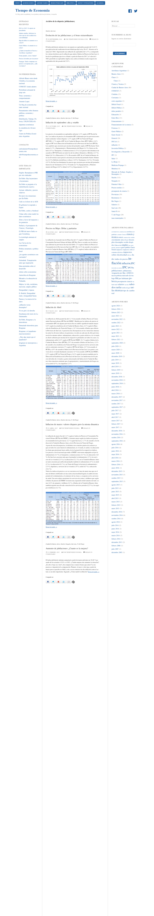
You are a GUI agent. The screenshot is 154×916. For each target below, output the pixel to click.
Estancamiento (116, 121)
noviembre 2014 (117, 515)
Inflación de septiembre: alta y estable (62, 122)
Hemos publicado (57, 3)
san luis (127, 284)
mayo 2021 (115, 336)
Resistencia (115, 198)
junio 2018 (115, 387)
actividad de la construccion (119, 232)
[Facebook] (130, 11)
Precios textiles (117, 187)
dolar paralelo (116, 111)
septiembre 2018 (117, 383)
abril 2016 (115, 458)
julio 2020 (115, 346)
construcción (126, 237)
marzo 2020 (116, 349)
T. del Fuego (75, 118)
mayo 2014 (115, 532)
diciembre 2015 (117, 471)
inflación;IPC (128, 263)
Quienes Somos (28, 3)
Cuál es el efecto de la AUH (28, 201)
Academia (100, 3)
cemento (119, 234)
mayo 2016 (115, 454)
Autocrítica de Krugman (27, 275)
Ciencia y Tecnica (118, 84)
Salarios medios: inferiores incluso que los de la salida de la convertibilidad (27, 35)
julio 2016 (115, 447)
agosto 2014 (116, 522)
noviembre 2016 (117, 434)
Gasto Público (116, 131)
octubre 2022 (116, 322)
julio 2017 (115, 410)
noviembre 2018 (117, 380)
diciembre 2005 (117, 552)
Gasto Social (116, 135)
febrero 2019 (116, 370)
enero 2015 (115, 508)
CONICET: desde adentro (27, 86)
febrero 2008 (116, 545)
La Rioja (114, 162)
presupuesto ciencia (124, 281)
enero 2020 (115, 353)
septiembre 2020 (117, 343)
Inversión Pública (117, 148)
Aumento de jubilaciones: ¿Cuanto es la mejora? (67, 548)
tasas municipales (117, 218)
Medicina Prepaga (118, 165)
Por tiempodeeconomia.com (76, 39)
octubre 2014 (116, 518)
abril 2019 (115, 366)
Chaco (114, 77)
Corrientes (115, 97)
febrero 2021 (116, 339)
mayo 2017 (115, 414)
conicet (120, 237)
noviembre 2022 (117, 319)
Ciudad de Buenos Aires (53, 118)
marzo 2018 (116, 393)
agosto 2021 (116, 333)
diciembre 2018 (117, 376)
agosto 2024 (116, 305)
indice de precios (121, 259)
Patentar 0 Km (116, 184)
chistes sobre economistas (27, 272)
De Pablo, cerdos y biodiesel (28, 211)
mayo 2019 (115, 363)
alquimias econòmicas (26, 124)
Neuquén (68, 544)
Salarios (114, 204)
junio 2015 (115, 491)
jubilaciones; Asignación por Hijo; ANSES (122, 271)
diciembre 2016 (117, 431)
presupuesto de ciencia (119, 191)
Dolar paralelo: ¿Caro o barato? (28, 56)
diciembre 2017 (117, 397)
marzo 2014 (116, 535)
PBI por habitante (122, 278)
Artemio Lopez (24, 101)
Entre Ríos (115, 118)
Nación (48, 31)
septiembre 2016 (117, 441)
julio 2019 (115, 360)
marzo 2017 (116, 420)
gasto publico (125, 247)
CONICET (115, 91)
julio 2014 (115, 525)
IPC (113, 155)
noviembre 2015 (117, 474)
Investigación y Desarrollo (120, 151)
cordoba (132, 237)
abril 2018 (115, 390)
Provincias (115, 194)
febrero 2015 (116, 505)
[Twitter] (136, 11)
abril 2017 (115, 417)
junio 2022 (115, 326)
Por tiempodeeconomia (72, 126)
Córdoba (114, 94)
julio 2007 (115, 549)
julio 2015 (115, 488)
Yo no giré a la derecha (27, 310)
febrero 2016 (116, 464)
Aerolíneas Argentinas (119, 70)
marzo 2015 (116, 501)
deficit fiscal (124, 240)
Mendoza (115, 168)
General (114, 138)
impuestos (119, 250)
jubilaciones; (117, 270)
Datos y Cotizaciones (85, 3)
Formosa (114, 128)
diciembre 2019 (117, 356)
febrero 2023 (116, 312)
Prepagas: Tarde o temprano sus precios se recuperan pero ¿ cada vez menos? (28, 63)
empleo (125, 244)
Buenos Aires (116, 74)
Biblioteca (71, 3)
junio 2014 (115, 529)
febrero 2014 (116, 539)
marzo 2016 (116, 461)
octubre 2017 (116, 403)
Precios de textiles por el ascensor (28, 58)
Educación (115, 114)
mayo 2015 (115, 495)
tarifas (119, 287)
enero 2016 (115, 468)
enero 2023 (115, 316)
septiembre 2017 (117, 407)
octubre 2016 (116, 437)
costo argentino (117, 101)
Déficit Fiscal (116, 104)
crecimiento (116, 239)
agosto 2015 (116, 485)
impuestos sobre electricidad (122, 253)
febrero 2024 (116, 309)
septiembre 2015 (117, 481)
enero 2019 (115, 373)
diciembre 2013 (117, 542)
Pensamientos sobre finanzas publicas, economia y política (28, 113)
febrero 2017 (116, 424)
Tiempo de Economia (32, 10)
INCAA (114, 141)
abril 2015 (115, 498)
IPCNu (131, 267)
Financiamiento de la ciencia (121, 124)
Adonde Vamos (42, 3)
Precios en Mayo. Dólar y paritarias (61, 228)
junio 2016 (115, 451)
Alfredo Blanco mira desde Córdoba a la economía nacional (28, 80)
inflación (114, 145)
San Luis (53, 31)
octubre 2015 (116, 478)
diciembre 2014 (117, 512)
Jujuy (113, 158)
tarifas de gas (126, 288)
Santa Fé (114, 211)
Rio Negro (115, 201)
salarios (121, 284)
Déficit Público (117, 108)
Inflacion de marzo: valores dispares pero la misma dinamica (72, 424)
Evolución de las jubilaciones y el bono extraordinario (69, 35)
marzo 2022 (116, 329)
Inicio (17, 3)
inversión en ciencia (117, 268)
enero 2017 (115, 427)
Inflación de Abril (53, 307)
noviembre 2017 (117, 400)
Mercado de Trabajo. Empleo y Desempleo (122, 173)
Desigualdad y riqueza (26, 290)
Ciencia (124, 234)
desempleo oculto (121, 242)
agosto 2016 (116, 444)
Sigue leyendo (51, 101)
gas (129, 245)
